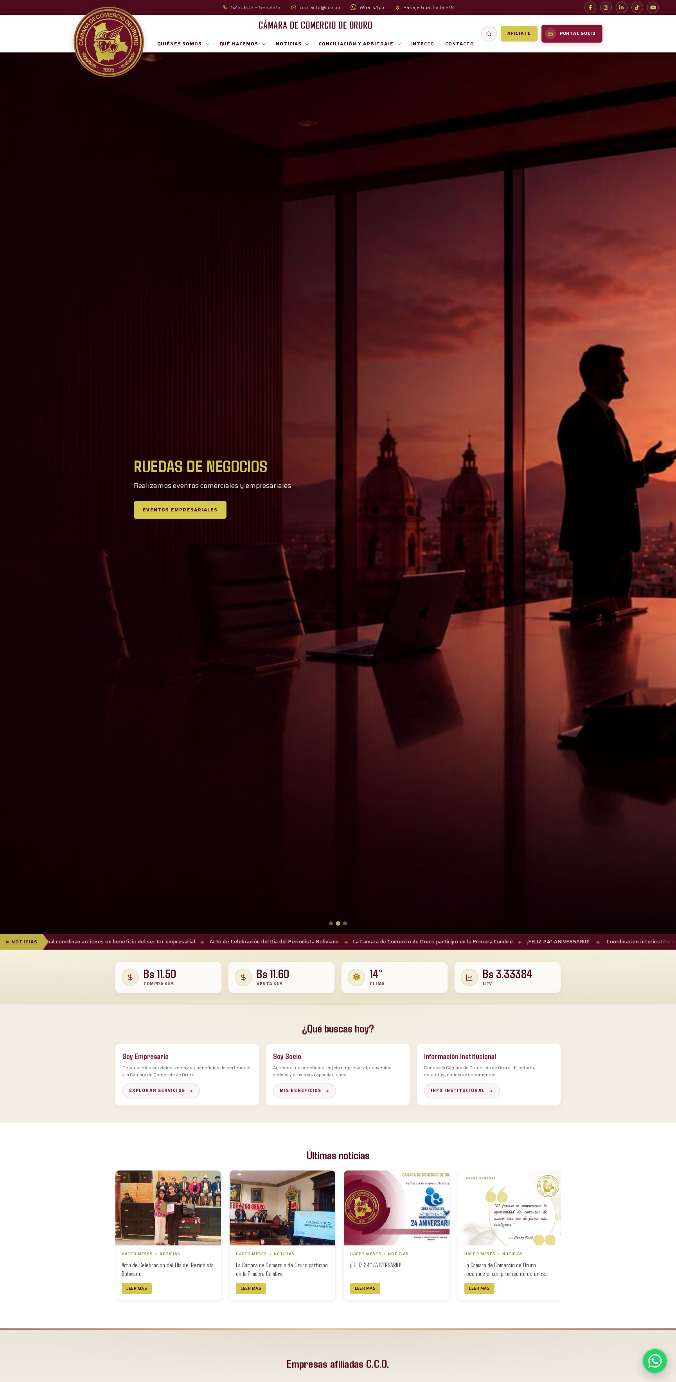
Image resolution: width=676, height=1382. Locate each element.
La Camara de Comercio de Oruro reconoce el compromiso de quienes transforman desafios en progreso (276, 1273)
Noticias (289, 43)
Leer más (136, 1288)
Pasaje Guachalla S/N (428, 7)
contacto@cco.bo (320, 7)
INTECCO (423, 43)
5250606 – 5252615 (256, 7)
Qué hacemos (238, 43)
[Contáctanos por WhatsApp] (655, 1361)
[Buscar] (489, 33)
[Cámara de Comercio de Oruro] (109, 42)
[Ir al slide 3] (345, 923)
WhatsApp (372, 7)
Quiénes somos (179, 43)
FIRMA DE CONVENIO (371, 1264)
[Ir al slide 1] (331, 923)
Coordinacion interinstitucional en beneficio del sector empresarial (550, 942)
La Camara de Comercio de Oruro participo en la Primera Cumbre (292, 942)
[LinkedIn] (621, 7)
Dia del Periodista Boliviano (494, 1264)
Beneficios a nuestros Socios (200, 519)
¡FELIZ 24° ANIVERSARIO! (417, 942)
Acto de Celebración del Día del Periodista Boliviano (133, 942)
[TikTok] (637, 7)
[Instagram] (606, 7)
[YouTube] (653, 7)
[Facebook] (590, 7)
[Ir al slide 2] (338, 923)
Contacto (459, 43)
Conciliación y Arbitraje (356, 43)
